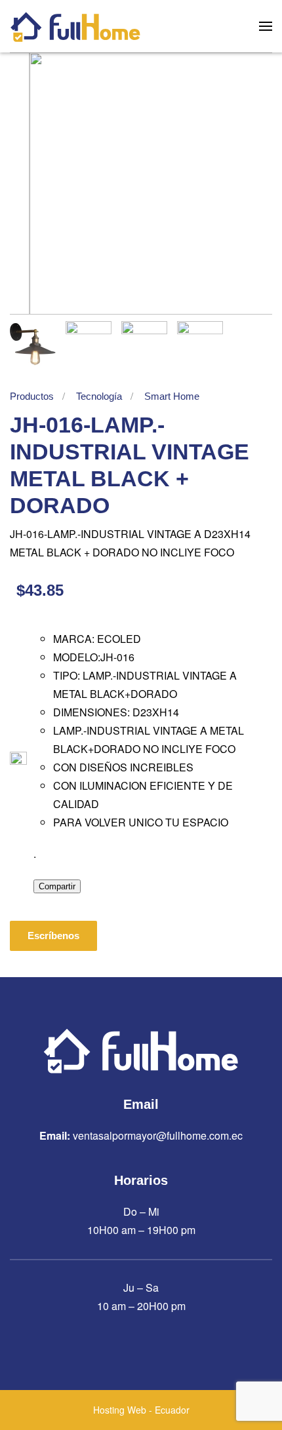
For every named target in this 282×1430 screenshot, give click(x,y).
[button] (265, 26)
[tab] (33, 344)
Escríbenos (53, 935)
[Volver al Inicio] (75, 26)
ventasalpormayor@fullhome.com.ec (158, 1135)
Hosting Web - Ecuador (141, 1409)
